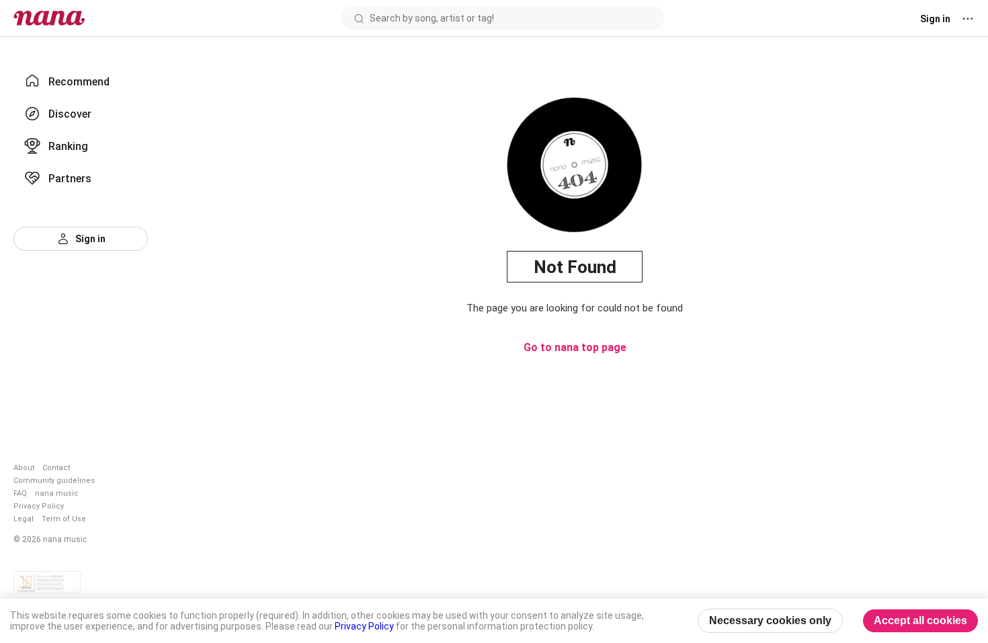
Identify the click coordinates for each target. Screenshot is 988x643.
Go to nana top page (575, 347)
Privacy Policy (38, 506)
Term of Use (64, 519)
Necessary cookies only (770, 620)
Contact (56, 467)
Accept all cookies (920, 620)
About (23, 467)
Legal (23, 519)
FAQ (20, 493)
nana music (57, 493)
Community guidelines (54, 480)
